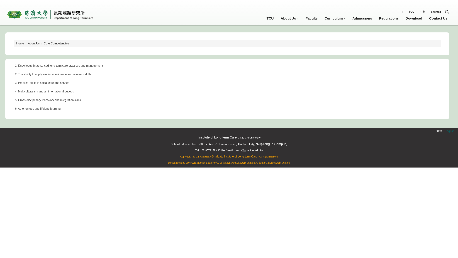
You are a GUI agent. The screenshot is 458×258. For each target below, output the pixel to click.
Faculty (312, 18)
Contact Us (438, 18)
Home (20, 43)
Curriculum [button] (334, 18)
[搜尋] (447, 12)
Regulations (389, 18)
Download (414, 18)
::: (402, 11)
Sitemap (436, 11)
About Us (34, 43)
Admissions (362, 18)
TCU (411, 11)
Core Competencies (56, 43)
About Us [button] (288, 18)
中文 (422, 11)
